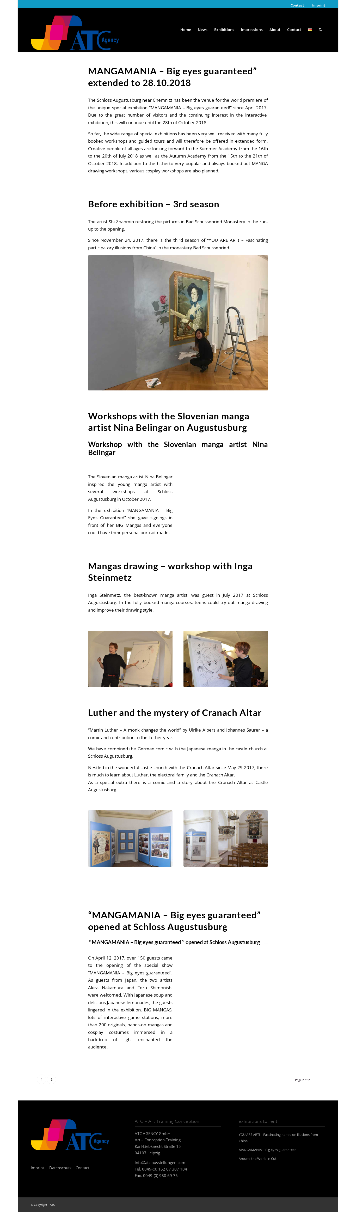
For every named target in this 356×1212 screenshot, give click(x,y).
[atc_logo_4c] (75, 30)
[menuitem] (297, 5)
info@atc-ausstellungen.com (160, 1162)
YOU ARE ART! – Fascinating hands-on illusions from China (278, 1137)
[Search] (320, 30)
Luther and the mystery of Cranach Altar (175, 712)
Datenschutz (60, 1167)
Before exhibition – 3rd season (153, 203)
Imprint (318, 5)
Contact (297, 5)
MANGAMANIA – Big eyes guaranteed (268, 1149)
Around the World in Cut (258, 1158)
